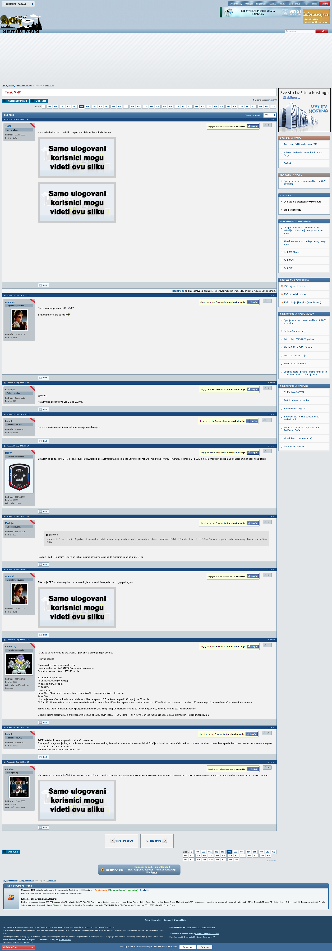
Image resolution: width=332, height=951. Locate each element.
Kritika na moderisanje (295, 355)
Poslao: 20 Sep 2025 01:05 (18, 569)
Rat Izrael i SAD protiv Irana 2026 (300, 144)
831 (253, 107)
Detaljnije (144, 890)
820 (183, 107)
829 (241, 107)
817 (164, 107)
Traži (305, 4)
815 (151, 107)
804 (81, 107)
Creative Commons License (207, 934)
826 (221, 107)
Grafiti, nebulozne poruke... (297, 400)
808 (106, 107)
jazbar (8, 452)
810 (119, 107)
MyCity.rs (196, 927)
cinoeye (9, 769)
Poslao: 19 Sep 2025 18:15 (18, 383)
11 (268, 420)
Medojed (9, 523)
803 (74, 107)
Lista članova (294, 4)
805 (87, 107)
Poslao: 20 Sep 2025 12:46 (18, 762)
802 (68, 107)
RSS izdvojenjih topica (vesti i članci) (302, 302)
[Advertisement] (166, 60)
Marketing (324, 4)
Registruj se (261, 4)
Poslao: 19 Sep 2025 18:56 (18, 414)
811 (125, 107)
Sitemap (167, 920)
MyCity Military (236, 4)
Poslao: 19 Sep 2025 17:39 (18, 119)
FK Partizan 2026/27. (294, 392)
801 (62, 107)
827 (228, 107)
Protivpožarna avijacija (295, 331)
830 (247, 107)
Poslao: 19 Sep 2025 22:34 (18, 446)
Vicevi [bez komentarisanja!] (298, 438)
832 (260, 107)
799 (49, 107)
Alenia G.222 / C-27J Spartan (298, 347)
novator (9, 646)
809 (113, 107)
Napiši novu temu (17, 101)
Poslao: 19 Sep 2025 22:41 (18, 516)
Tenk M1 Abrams (292, 252)
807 (100, 107)
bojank (8, 421)
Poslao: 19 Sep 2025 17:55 (18, 295)
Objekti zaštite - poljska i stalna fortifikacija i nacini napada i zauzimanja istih (305, 373)
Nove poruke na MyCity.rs (294, 386)
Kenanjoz (10, 389)
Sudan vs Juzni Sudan (295, 363)
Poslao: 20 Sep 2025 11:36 (18, 727)
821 (189, 107)
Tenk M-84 (49, 86)
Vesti (189, 927)
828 (234, 107)
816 (157, 107)
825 (215, 107)
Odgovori (41, 101)
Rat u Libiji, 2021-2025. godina (299, 339)
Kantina (272, 4)
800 (55, 107)
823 (202, 107)
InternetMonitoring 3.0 (294, 408)
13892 (8, 126)
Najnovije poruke (152, 920)
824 (209, 107)
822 (196, 107)
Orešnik (287, 163)
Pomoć (314, 4)
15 (268, 733)
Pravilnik (282, 4)
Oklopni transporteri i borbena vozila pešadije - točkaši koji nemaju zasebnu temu (303, 230)
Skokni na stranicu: (254, 115)
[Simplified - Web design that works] (214, 936)
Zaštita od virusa (208, 927)
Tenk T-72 (288, 268)
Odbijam (205, 947)
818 (170, 107)
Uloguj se (249, 4)
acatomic (10, 302)
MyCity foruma (65, 940)
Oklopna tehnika (24, 86)
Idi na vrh (272, 860)
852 (273, 107)
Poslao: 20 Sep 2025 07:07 (18, 640)
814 (145, 107)
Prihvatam (187, 947)
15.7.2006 (272, 100)
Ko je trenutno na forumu (19, 886)
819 (177, 107)
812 (132, 107)
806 (94, 107)
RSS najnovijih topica (294, 286)
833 (266, 107)
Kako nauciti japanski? (295, 446)
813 (138, 107)
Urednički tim (180, 920)
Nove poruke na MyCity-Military (297, 314)
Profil (45, 285)
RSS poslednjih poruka (295, 294)
